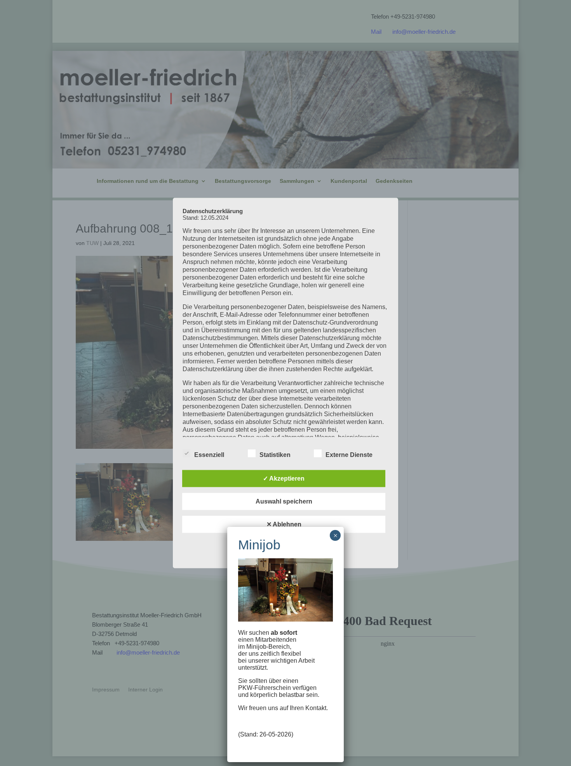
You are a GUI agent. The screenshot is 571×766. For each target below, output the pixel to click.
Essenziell (209, 455)
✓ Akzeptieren (284, 478)
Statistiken (275, 455)
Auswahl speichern (284, 501)
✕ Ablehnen (283, 524)
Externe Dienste (349, 455)
